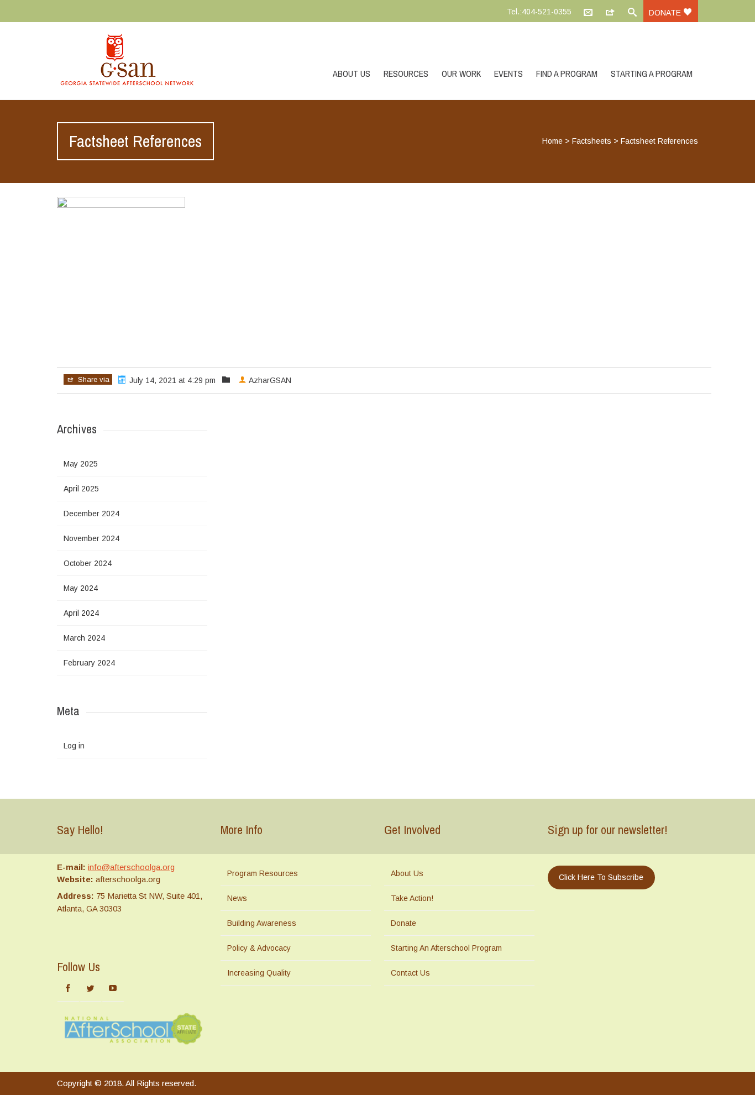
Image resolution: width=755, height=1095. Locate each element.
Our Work (461, 73)
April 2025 (81, 488)
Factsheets (591, 141)
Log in (74, 745)
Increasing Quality (259, 972)
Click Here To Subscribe (601, 877)
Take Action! (412, 898)
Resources (406, 73)
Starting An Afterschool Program (446, 948)
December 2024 (91, 513)
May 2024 (81, 588)
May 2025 (81, 463)
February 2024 (89, 662)
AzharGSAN (270, 380)
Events (508, 73)
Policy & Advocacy (259, 948)
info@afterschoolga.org (131, 867)
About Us (351, 73)
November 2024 (91, 538)
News (237, 898)
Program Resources (262, 873)
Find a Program (566, 73)
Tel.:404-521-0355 (539, 11)
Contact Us (410, 972)
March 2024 (84, 637)
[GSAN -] (140, 60)
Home (552, 141)
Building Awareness (261, 923)
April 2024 (81, 613)
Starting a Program (652, 73)
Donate (666, 12)
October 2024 (88, 563)
